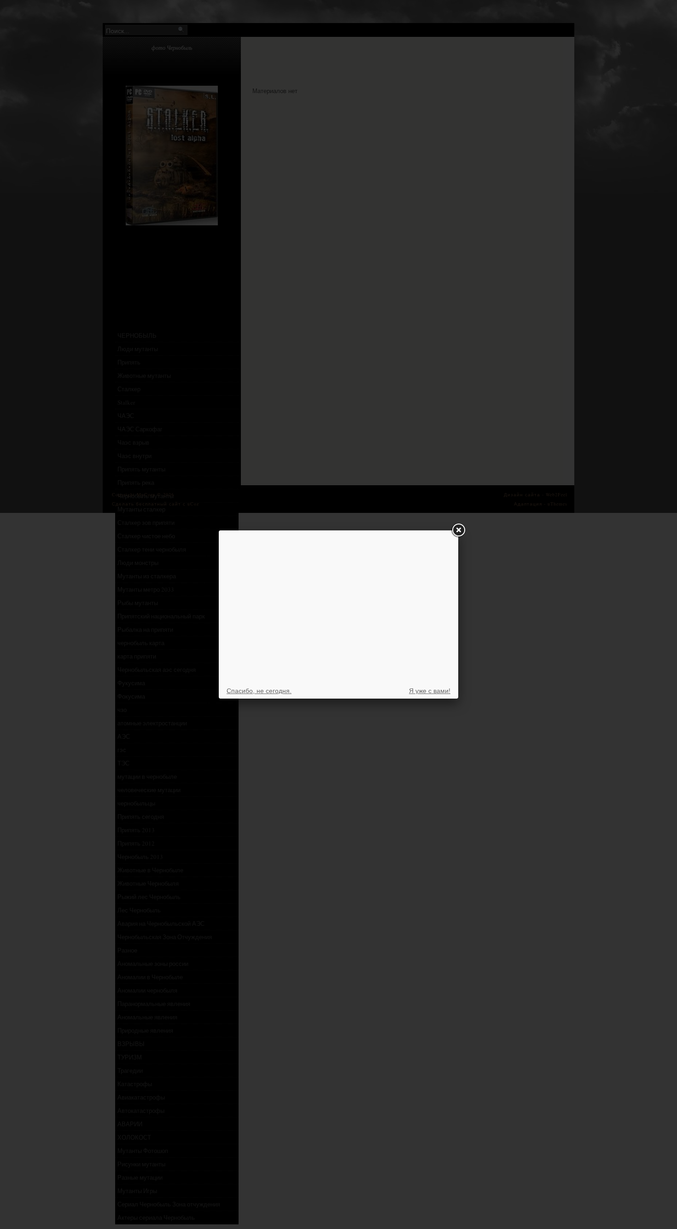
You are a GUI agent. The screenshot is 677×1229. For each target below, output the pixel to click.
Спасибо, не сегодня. (259, 691)
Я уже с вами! (429, 691)
